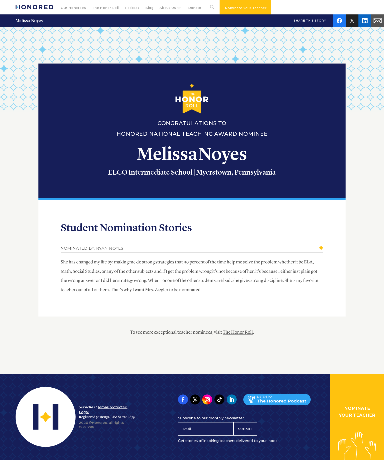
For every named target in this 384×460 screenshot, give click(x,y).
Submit (245, 429)
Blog (149, 8)
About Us (168, 8)
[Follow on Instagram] (207, 399)
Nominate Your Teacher (246, 8)
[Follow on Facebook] (183, 399)
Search (210, 8)
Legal (84, 412)
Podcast (132, 8)
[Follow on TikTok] (219, 399)
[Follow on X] (195, 399)
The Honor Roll (105, 8)
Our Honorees (73, 8)
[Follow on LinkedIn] (232, 399)
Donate (194, 8)
